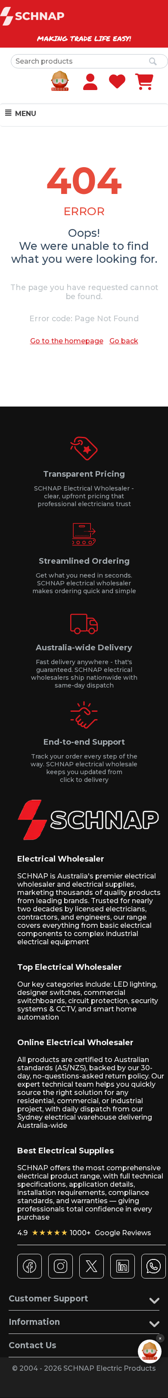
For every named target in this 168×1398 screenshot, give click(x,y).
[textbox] (89, 61)
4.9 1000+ (84, 1233)
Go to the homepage (66, 341)
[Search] (153, 62)
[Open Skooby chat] (150, 1351)
